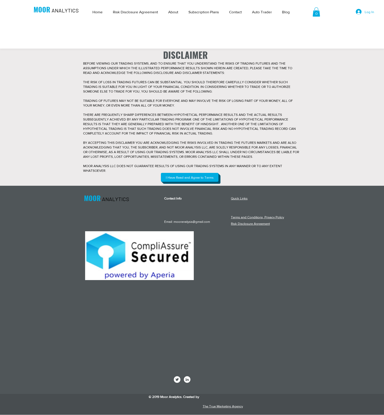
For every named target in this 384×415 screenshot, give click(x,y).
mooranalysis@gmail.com (192, 221)
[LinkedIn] (187, 379)
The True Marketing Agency (223, 406)
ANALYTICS (65, 10)
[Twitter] (177, 379)
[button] (316, 12)
